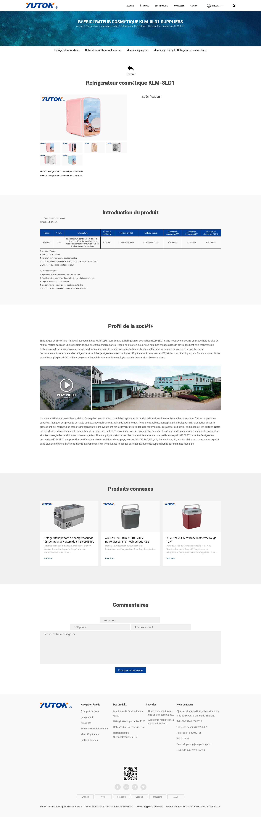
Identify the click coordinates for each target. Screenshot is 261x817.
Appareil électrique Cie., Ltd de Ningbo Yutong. (83, 806)
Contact (194, 5)
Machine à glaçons (137, 50)
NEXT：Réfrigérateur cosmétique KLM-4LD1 (61, 175)
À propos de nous (90, 711)
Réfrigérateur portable (67, 50)
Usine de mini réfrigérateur (191, 750)
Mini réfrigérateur (90, 734)
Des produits (161, 5)
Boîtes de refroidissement (94, 728)
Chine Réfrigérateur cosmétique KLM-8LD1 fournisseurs (91, 340)
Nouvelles (179, 5)
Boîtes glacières (89, 740)
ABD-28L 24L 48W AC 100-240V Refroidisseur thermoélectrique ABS (66, 539)
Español (139, 796)
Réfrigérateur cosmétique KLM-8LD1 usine (147, 340)
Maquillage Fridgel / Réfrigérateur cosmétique (123, 25)
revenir (130, 74)
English (216, 5)
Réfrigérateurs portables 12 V (129, 721)
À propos (144, 5)
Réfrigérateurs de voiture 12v (128, 727)
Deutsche (157, 796)
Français (121, 796)
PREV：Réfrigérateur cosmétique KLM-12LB (61, 171)
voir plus (48, 558)
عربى (175, 796)
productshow (91, 25)
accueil (80, 25)
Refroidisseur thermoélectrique (103, 50)
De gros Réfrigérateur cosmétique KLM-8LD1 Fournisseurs (193, 806)
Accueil (130, 5)
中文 (103, 796)
